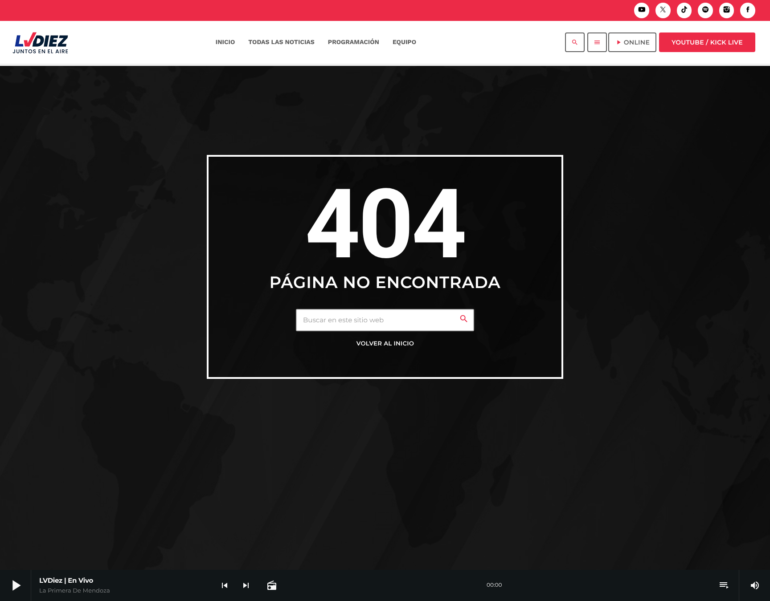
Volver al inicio (385, 343)
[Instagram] (726, 10)
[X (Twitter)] (663, 10)
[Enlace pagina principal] (40, 42)
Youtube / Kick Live (707, 42)
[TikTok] (684, 10)
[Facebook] (747, 10)
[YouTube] (641, 10)
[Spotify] (705, 10)
